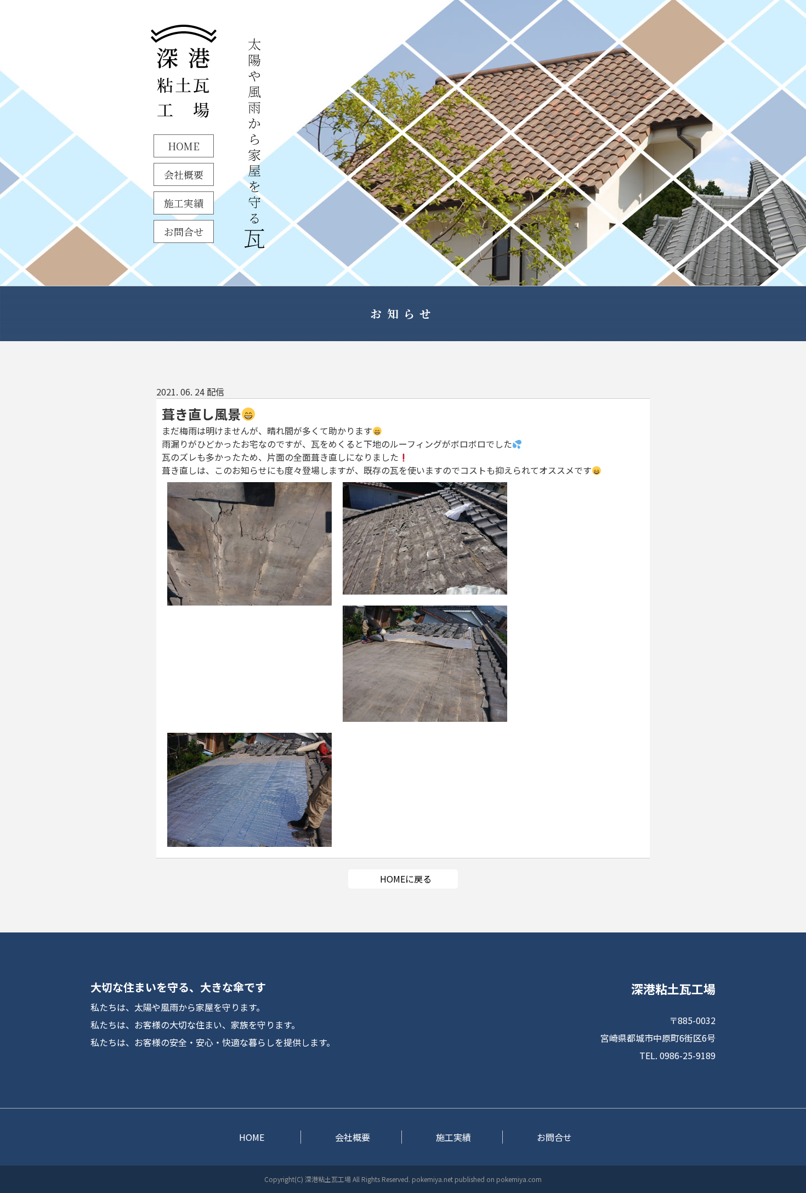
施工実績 (183, 203)
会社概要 (183, 174)
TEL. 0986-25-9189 (677, 1055)
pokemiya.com (519, 1179)
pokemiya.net (432, 1179)
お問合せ (183, 231)
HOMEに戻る (406, 878)
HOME (184, 146)
